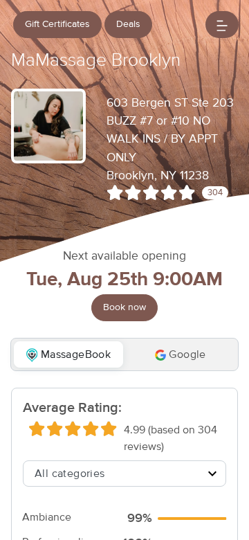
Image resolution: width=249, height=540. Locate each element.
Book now (124, 307)
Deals (128, 24)
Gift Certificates (57, 24)
